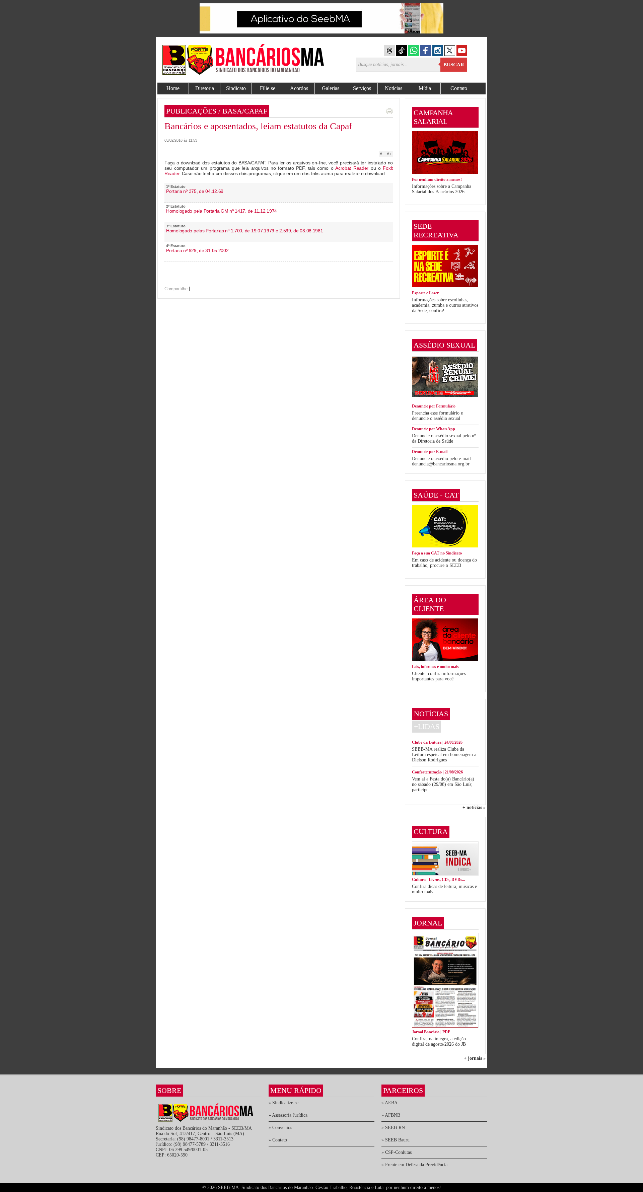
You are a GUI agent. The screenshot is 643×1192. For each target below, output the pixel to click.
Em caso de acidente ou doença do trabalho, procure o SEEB (444, 562)
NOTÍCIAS (431, 714)
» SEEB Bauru (395, 1139)
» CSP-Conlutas (396, 1152)
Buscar (453, 64)
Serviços (362, 88)
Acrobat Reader (351, 168)
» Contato (278, 1139)
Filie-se (267, 88)
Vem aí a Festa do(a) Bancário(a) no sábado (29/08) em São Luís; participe (443, 784)
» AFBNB (390, 1115)
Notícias (393, 88)
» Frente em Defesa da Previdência (414, 1164)
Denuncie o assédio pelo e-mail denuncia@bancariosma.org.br (441, 461)
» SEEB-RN (393, 1127)
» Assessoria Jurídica (288, 1115)
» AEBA (389, 1102)
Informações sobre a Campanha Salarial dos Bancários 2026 (441, 189)
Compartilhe (176, 288)
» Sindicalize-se (283, 1102)
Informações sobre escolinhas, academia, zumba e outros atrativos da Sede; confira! (445, 305)
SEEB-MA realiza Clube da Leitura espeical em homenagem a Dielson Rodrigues (444, 754)
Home (173, 88)
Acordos (299, 88)
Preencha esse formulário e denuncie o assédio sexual (437, 416)
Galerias (330, 88)
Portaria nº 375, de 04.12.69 (194, 191)
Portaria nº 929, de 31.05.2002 (197, 250)
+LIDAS (426, 726)
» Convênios (280, 1127)
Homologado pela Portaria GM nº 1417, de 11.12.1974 (221, 211)
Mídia (425, 88)
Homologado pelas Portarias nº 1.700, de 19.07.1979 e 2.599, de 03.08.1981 (244, 230)
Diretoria (204, 88)
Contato (458, 88)
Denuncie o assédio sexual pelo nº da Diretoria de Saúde (444, 438)
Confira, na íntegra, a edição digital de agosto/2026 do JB (439, 1041)
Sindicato (236, 88)
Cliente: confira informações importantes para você (439, 676)
